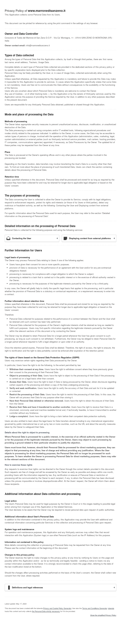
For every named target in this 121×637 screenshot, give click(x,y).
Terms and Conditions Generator (94, 608)
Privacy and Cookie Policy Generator (57, 608)
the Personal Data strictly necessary (46, 611)
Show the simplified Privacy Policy (103, 615)
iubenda (111, 608)
